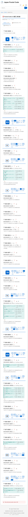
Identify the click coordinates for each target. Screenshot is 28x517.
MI (21, 39)
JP (20, 5)
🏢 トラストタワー (8, 108)
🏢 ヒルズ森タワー (8, 311)
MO (23, 39)
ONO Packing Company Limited (17, 513)
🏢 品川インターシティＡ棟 (9, 171)
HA (17, 39)
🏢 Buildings (7, 25)
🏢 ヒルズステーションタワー (9, 306)
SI (21, 37)
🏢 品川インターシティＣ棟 (9, 178)
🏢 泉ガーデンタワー (8, 488)
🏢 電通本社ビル (7, 388)
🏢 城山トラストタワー (9, 309)
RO (12, 40)
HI (19, 39)
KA (15, 37)
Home (2, 12)
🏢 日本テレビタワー (8, 396)
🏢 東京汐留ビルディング (9, 394)
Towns (6, 22)
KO (19, 37)
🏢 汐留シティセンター (9, 390)
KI (17, 37)
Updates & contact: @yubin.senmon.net (14, 511)
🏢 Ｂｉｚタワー (7, 106)
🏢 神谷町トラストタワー (9, 317)
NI (14, 39)
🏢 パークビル (7, 101)
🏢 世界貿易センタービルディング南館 (10, 365)
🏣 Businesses (16, 22)
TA (23, 37)
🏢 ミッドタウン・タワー (9, 104)
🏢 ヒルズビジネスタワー (9, 313)
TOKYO (5, 12)
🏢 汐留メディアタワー (9, 391)
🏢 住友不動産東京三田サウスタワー (10, 443)
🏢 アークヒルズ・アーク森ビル (9, 99)
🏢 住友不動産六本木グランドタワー (10, 491)
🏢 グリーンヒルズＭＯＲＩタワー (10, 50)
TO (12, 39)
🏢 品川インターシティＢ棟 (9, 175)
